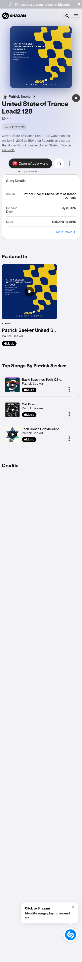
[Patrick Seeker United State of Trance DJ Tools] (29, 305)
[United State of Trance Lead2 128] (76, 98)
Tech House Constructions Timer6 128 (50, 429)
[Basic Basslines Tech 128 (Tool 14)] (13, 385)
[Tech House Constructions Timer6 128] (13, 434)
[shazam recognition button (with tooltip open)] (70, 935)
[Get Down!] (13, 410)
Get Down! (30, 404)
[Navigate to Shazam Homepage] (14, 15)
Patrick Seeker (32, 383)
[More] (69, 389)
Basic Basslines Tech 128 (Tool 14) (46, 379)
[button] (79, 4)
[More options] (69, 163)
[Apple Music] (9, 343)
